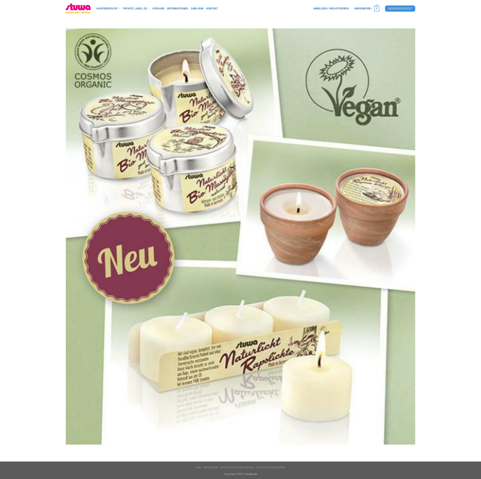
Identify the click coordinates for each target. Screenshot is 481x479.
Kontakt (212, 8)
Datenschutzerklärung (237, 467)
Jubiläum (197, 8)
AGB (198, 467)
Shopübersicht (107, 8)
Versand (158, 8)
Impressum (210, 467)
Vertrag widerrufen (270, 467)
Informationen (177, 8)
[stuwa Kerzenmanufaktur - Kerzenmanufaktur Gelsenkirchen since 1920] (78, 9)
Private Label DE (135, 8)
